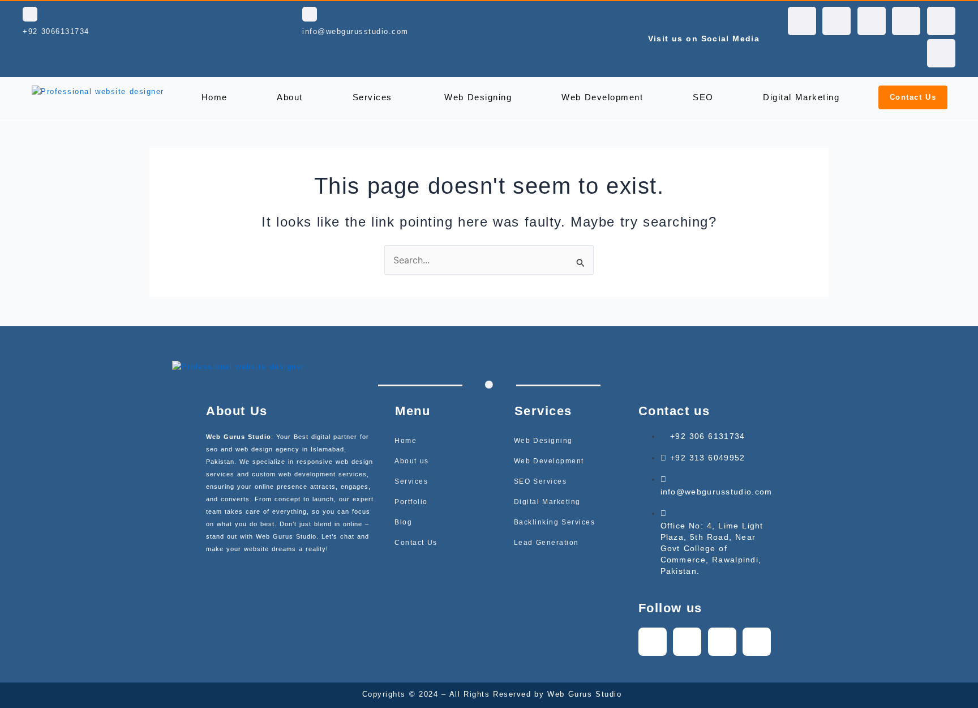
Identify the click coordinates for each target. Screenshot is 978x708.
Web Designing (478, 97)
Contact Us (415, 543)
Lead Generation (546, 543)
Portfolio (411, 502)
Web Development (602, 97)
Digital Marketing (801, 97)
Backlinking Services (554, 522)
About (290, 97)
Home (214, 97)
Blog (403, 522)
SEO (703, 97)
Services (372, 97)
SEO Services (540, 481)
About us (411, 461)
